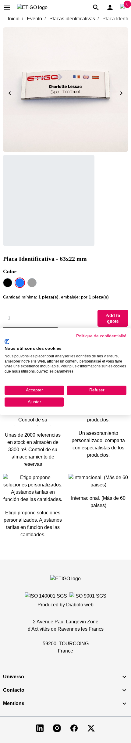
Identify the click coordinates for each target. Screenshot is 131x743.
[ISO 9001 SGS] (87, 596)
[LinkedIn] (40, 727)
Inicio (13, 18)
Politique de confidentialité (101, 336)
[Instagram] (57, 727)
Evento (34, 18)
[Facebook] (74, 727)
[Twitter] (91, 727)
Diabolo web (80, 604)
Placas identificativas (72, 18)
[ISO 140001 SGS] (46, 596)
